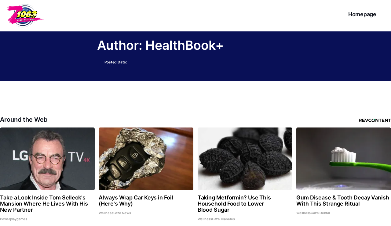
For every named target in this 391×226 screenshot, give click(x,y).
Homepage (362, 14)
